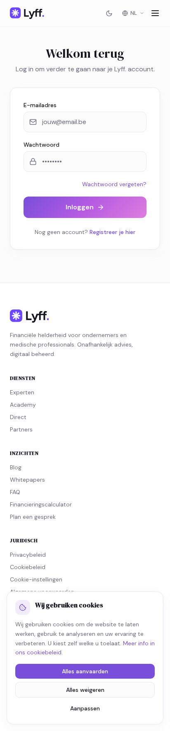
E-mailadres (40, 105)
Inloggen (80, 207)
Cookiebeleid (27, 567)
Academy (23, 404)
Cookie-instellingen (36, 579)
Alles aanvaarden (85, 671)
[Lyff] (27, 13)
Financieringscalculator (41, 504)
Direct (18, 417)
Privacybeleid (28, 554)
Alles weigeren (85, 690)
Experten (22, 392)
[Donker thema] (109, 13)
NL (133, 12)
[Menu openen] (155, 13)
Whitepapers (27, 479)
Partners (21, 429)
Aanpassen (85, 708)
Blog (15, 467)
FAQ (15, 492)
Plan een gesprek (33, 516)
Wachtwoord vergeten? (114, 184)
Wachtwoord (41, 144)
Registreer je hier (112, 232)
